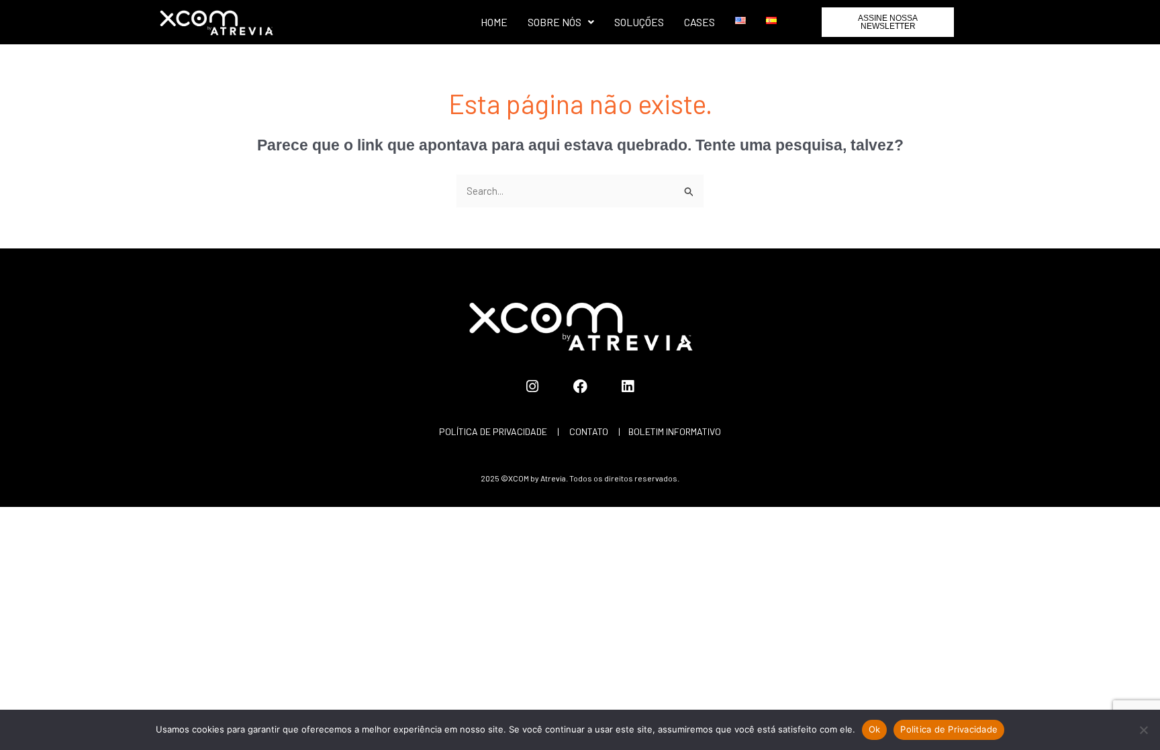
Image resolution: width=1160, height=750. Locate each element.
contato (588, 431)
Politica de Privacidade (949, 729)
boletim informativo (674, 431)
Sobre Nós (554, 21)
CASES (699, 21)
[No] (1143, 730)
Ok (875, 729)
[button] (561, 22)
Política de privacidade (493, 431)
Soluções (639, 21)
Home (494, 21)
